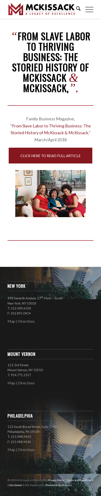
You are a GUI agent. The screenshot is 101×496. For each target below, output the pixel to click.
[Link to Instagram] (75, 490)
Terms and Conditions (79, 480)
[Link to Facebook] (68, 490)
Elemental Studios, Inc (58, 485)
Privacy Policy (56, 480)
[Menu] (87, 9)
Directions (26, 321)
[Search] (76, 9)
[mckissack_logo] (42, 9)
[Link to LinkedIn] (89, 490)
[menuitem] (76, 9)
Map (11, 321)
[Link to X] (82, 490)
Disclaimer (16, 485)
